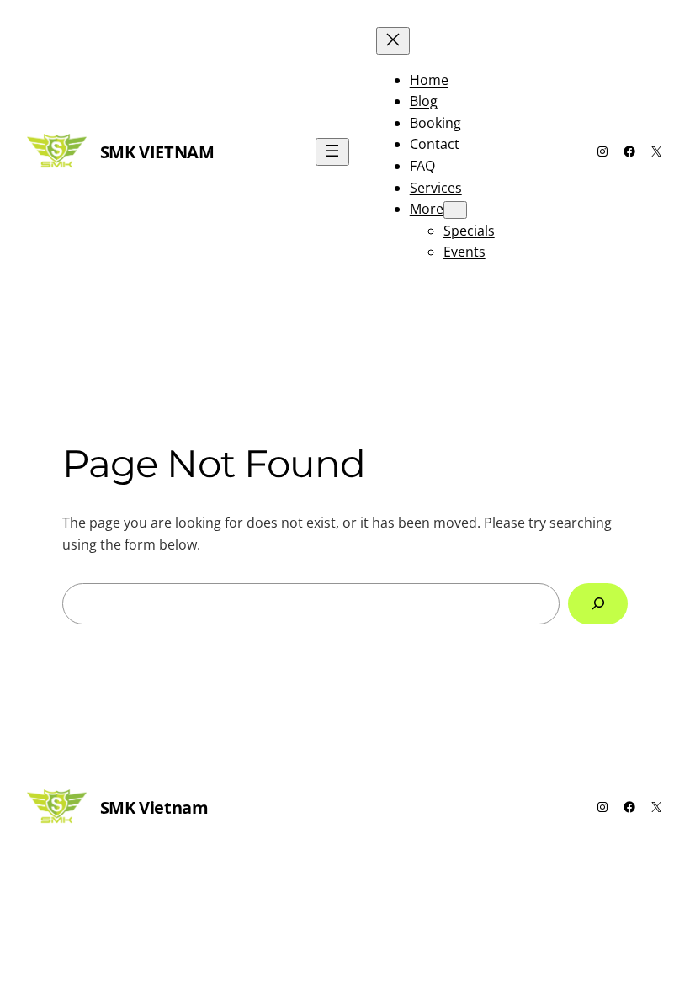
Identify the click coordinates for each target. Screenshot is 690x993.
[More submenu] (455, 210)
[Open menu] (332, 152)
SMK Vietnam (157, 152)
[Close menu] (393, 41)
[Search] (598, 603)
